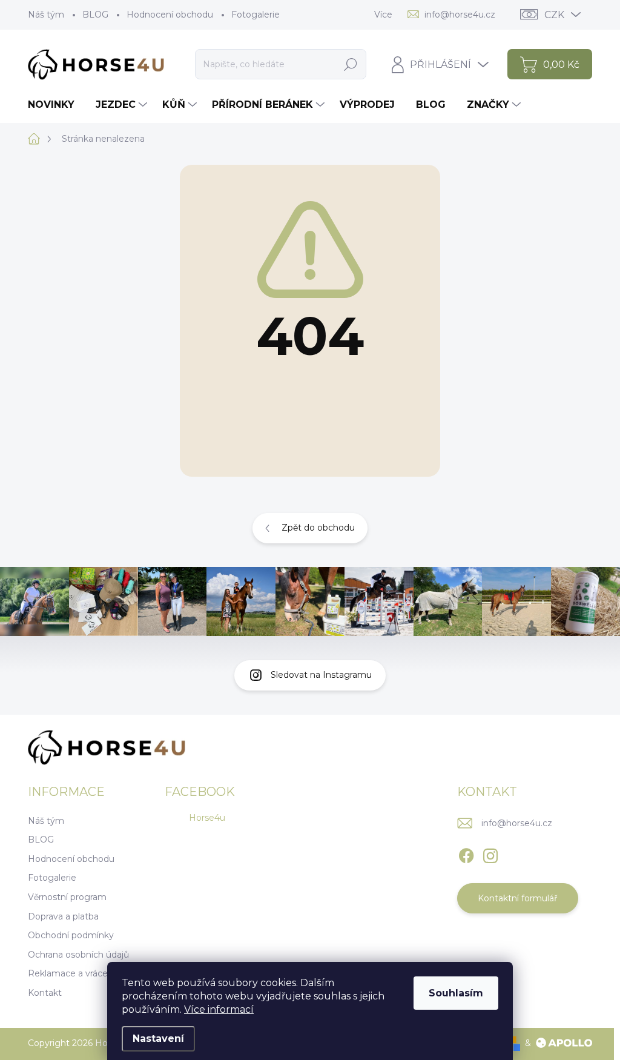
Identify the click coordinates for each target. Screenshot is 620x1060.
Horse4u (207, 817)
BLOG (95, 14)
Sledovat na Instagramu (321, 674)
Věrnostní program (67, 897)
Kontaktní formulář (518, 898)
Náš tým (46, 14)
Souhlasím (456, 993)
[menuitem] (56, 105)
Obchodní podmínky (71, 935)
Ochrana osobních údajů (78, 954)
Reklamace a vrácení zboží (83, 973)
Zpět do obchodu (318, 527)
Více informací (219, 1009)
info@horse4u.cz (516, 823)
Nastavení (158, 1038)
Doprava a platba (63, 916)
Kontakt (45, 992)
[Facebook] (466, 853)
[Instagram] (490, 853)
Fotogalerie (255, 14)
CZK (554, 15)
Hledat (351, 64)
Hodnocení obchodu (170, 14)
